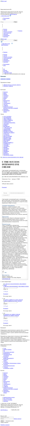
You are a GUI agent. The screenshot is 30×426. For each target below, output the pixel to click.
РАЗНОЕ (5, 152)
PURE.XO (5, 141)
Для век (5, 101)
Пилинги (5, 92)
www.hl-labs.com (6, 278)
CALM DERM (6, 128)
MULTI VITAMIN (7, 136)
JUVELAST (6, 133)
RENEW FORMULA (8, 142)
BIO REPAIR (6, 126)
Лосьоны (5, 97)
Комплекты (6, 153)
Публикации (6, 35)
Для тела (5, 104)
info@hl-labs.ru (13, 14)
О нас (4, 348)
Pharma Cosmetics (7, 349)
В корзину (4, 187)
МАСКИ (5, 150)
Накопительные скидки (9, 397)
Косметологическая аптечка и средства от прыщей (10, 107)
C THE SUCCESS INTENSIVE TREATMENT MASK (16, 286)
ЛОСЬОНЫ (6, 148)
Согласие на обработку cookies (8, 367)
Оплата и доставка (7, 31)
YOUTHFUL (6, 146)
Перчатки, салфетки (8, 86)
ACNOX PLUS (7, 121)
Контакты (5, 36)
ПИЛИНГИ (6, 151)
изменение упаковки (5, 78)
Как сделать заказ (7, 398)
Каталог (5, 29)
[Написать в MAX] (10, 15)
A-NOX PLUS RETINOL (9, 122)
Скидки (5, 30)
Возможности (6, 353)
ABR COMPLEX (7, 119)
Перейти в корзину (5, 424)
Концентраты (6, 100)
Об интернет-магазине (8, 352)
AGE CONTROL (7, 116)
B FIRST (5, 125)
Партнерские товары (6, 111)
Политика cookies (5, 360)
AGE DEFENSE (7, 117)
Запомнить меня (10, 421)
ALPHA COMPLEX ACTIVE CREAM (12, 301)
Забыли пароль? (17, 418)
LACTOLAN (6, 135)
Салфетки (5, 105)
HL (4, 69)
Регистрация (6, 18)
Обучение (5, 34)
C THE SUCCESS (7, 72)
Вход (4, 19)
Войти (2, 421)
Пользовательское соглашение (7, 355)
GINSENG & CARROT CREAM (11, 315)
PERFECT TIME (7, 138)
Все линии (5, 71)
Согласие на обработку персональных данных (12, 362)
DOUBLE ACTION (8, 131)
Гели (4, 99)
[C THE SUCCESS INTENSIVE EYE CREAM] (12, 157)
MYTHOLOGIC (7, 137)
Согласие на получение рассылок (9, 365)
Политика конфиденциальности (8, 357)
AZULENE (6, 124)
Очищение (5, 95)
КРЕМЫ (5, 147)
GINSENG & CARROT (8, 132)
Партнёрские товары (8, 155)
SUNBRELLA (6, 143)
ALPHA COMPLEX (8, 120)
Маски (4, 93)
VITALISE (5, 145)
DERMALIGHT (7, 130)
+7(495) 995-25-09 (5, 15)
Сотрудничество (7, 32)
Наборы (5, 94)
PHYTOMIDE (6, 140)
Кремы (5, 98)
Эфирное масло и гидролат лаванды (12, 84)
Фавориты (5, 109)
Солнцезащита (6, 103)
